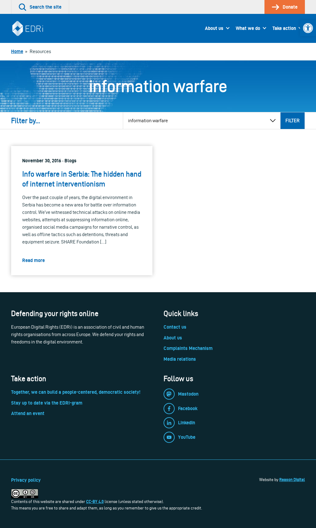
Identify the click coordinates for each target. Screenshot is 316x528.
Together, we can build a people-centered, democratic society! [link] (75, 392)
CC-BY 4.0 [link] (95, 501)
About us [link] (214, 28)
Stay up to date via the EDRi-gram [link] (46, 402)
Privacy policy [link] (26, 480)
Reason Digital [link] (292, 479)
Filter (292, 120)
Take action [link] (284, 28)
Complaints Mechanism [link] (188, 348)
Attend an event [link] (27, 413)
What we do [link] (248, 28)
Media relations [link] (180, 359)
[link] (308, 28)
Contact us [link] (175, 327)
